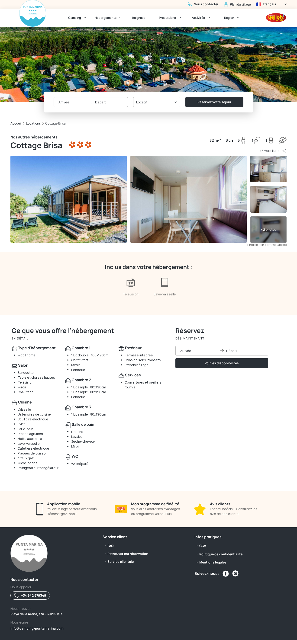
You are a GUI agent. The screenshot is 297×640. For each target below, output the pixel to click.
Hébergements (105, 18)
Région (229, 18)
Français (269, 4)
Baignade (138, 18)
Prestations (167, 18)
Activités (198, 18)
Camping (74, 18)
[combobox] (156, 102)
